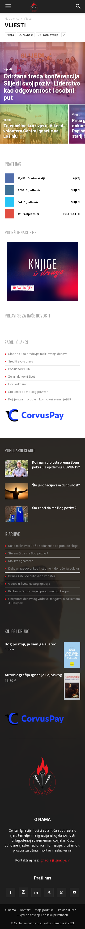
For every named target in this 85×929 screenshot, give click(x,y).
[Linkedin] (36, 892)
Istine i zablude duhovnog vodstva (31, 576)
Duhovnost (26, 34)
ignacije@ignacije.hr (55, 860)
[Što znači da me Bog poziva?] (16, 514)
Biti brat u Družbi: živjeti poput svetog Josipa (38, 591)
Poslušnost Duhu (19, 369)
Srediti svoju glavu (20, 361)
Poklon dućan (67, 910)
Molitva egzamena (20, 561)
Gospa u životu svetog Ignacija (29, 583)
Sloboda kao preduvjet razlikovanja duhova (37, 354)
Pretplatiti (71, 214)
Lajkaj (76, 178)
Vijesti (8, 69)
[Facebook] (10, 892)
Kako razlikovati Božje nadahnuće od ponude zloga (43, 546)
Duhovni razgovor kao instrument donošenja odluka (43, 568)
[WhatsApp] (61, 892)
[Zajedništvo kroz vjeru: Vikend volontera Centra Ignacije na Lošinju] (34, 124)
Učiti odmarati (17, 384)
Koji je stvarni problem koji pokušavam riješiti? (39, 399)
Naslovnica (12, 19)
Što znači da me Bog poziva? (28, 392)
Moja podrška (44, 910)
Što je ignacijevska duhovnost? (56, 485)
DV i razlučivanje (48, 34)
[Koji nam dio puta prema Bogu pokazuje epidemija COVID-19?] (16, 468)
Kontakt (25, 910)
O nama (10, 910)
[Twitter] (49, 892)
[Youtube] (74, 892)
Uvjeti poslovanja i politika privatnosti (42, 915)
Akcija (10, 34)
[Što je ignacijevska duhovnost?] (16, 491)
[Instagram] (23, 892)
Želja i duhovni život (21, 376)
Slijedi (75, 190)
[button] (8, 6)
